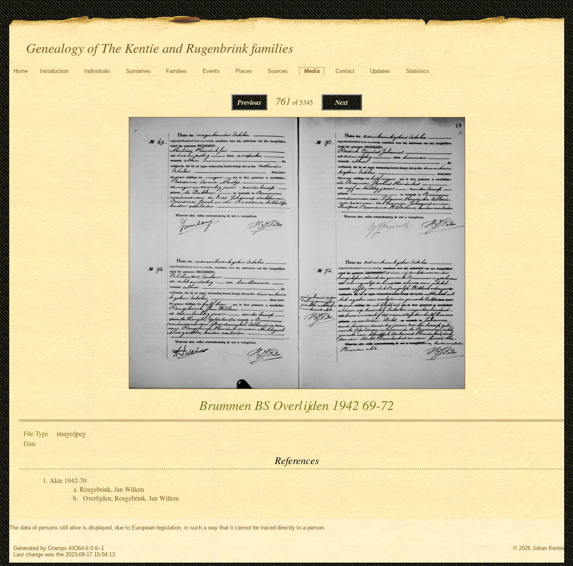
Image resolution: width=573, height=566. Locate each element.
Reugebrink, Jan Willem (112, 489)
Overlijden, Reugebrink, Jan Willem (131, 497)
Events (211, 71)
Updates (380, 71)
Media (312, 71)
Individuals (97, 71)
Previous (249, 102)
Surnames (138, 71)
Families (176, 71)
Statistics (417, 71)
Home (20, 71)
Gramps (57, 548)
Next (341, 102)
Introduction (54, 71)
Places (243, 71)
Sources (278, 71)
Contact (345, 71)
